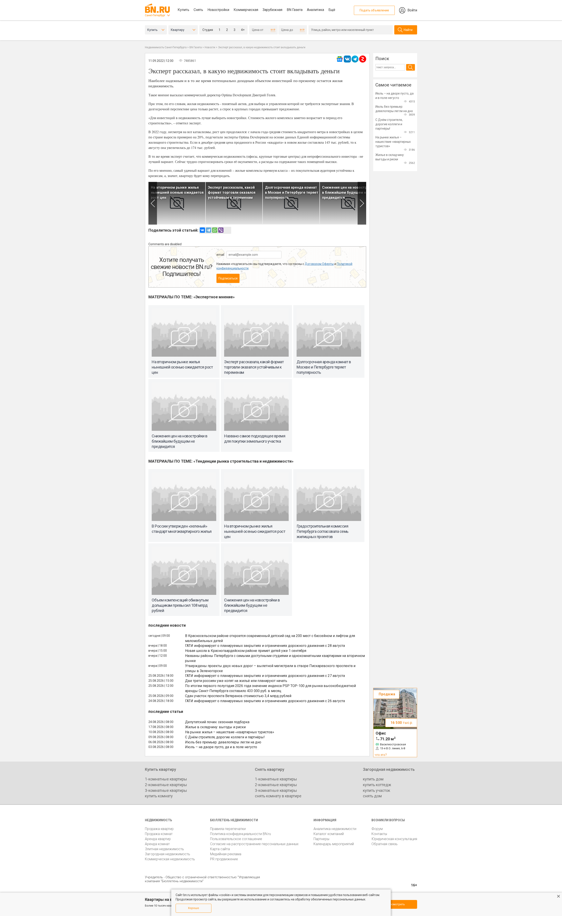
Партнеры (321, 839)
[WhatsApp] (214, 230)
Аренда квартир (158, 839)
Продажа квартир (159, 829)
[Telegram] (208, 230)
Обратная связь (384, 844)
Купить (183, 10)
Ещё (331, 10)
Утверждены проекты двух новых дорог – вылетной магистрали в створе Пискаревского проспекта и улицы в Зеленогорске (270, 668)
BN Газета (295, 10)
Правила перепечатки (228, 829)
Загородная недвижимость (167, 854)
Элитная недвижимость (164, 849)
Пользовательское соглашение (236, 839)
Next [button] (362, 203)
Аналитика (315, 10)
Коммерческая (246, 10)
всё (273, 29)
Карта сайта (220, 849)
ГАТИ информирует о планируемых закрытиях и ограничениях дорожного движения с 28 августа (265, 646)
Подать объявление (374, 10)
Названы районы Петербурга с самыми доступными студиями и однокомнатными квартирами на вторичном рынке (275, 658)
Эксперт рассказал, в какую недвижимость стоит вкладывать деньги (261, 47)
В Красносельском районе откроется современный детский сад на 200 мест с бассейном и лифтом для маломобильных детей (270, 638)
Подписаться (228, 278)
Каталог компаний (328, 834)
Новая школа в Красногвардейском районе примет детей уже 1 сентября (245, 651)
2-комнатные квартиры (166, 784)
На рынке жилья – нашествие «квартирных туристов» (229, 732)
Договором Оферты (319, 264)
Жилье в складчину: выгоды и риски (215, 727)
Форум (377, 829)
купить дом (373, 779)
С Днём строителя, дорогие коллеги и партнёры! (225, 737)
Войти (412, 10)
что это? (381, 755)
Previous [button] (152, 203)
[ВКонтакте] (202, 230)
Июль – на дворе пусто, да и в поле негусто (221, 747)
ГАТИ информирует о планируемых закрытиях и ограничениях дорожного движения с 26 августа (265, 701)
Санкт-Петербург (155, 15)
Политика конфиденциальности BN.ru (240, 834)
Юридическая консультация (394, 839)
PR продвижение (224, 859)
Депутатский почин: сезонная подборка (217, 722)
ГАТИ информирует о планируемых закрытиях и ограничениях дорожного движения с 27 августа (265, 676)
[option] (176, 203)
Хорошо (193, 908)
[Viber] (220, 230)
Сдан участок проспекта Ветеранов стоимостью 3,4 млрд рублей (238, 696)
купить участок (376, 790)
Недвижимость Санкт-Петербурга (166, 47)
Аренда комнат (157, 844)
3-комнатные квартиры (166, 790)
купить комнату (159, 796)
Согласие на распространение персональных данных (254, 844)
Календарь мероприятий (333, 844)
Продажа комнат (159, 834)
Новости (210, 47)
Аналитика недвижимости (334, 829)
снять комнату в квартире (278, 796)
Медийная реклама (225, 854)
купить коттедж (377, 784)
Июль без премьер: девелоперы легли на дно (223, 742)
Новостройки (218, 10)
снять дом (372, 796)
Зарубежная (272, 10)
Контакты (379, 834)
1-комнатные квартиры (166, 779)
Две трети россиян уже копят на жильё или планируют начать (236, 681)
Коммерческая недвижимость (170, 859)
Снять (198, 10)
